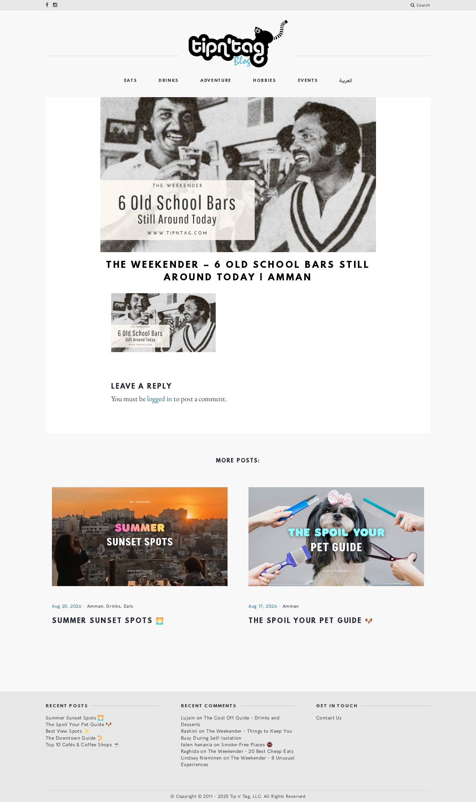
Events (308, 80)
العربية (345, 80)
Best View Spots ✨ (68, 730)
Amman (95, 606)
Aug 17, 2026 (262, 606)
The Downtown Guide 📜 (74, 737)
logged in (159, 399)
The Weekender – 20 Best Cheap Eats (250, 751)
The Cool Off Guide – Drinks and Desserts (230, 720)
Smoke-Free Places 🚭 (246, 744)
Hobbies (264, 80)
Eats (130, 80)
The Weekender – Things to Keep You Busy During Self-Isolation (236, 734)
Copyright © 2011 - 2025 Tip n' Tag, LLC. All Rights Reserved (241, 796)
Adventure (215, 80)
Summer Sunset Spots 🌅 (108, 621)
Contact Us (328, 717)
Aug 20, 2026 (67, 606)
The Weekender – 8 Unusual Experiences (237, 761)
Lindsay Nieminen (201, 757)
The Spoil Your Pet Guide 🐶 (311, 621)
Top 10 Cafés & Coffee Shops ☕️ (83, 744)
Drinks (169, 80)
